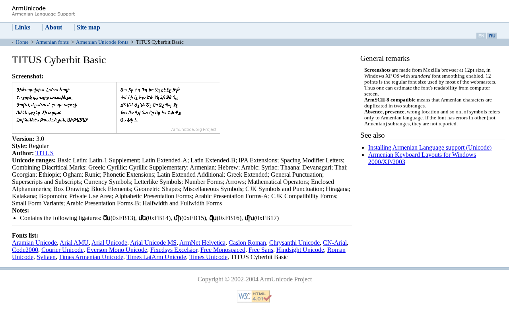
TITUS (44, 153)
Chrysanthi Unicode (294, 242)
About (53, 27)
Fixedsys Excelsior (173, 249)
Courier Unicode (62, 249)
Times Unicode (208, 256)
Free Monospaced (222, 249)
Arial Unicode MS (153, 242)
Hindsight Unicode (300, 249)
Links (22, 27)
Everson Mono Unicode (117, 249)
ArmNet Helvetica (202, 242)
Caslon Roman (247, 242)
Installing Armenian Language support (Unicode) (430, 147)
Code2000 (25, 249)
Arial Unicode (109, 242)
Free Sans (261, 249)
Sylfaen (46, 256)
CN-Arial (335, 242)
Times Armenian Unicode (91, 256)
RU (492, 35)
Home (22, 42)
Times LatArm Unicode (156, 256)
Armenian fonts (52, 42)
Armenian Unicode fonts (102, 42)
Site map (88, 27)
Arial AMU (74, 242)
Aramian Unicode (34, 242)
